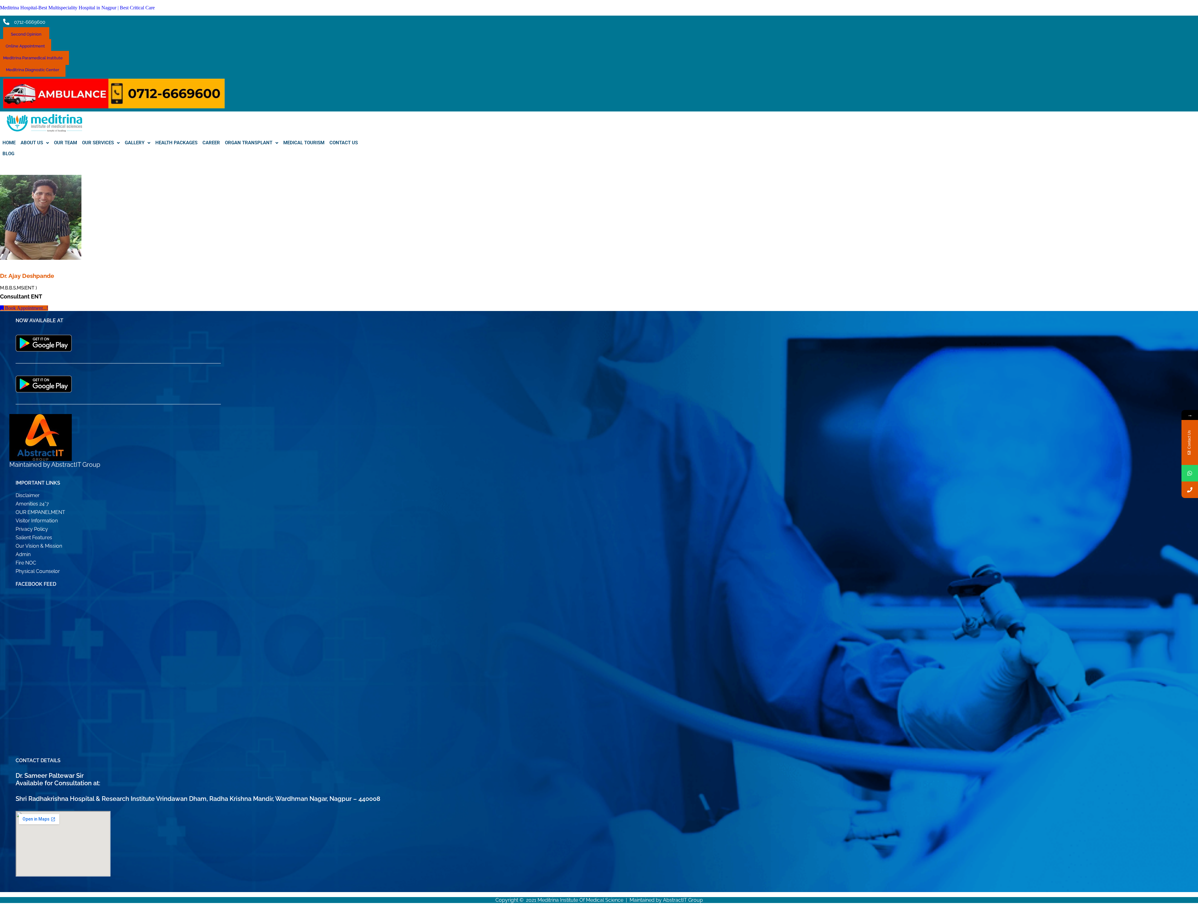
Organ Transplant (248, 143)
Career (211, 143)
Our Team (65, 143)
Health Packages (176, 143)
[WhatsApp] (1189, 473)
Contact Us (343, 143)
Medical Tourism (303, 143)
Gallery (134, 143)
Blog (8, 153)
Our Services (98, 143)
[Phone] (1189, 489)
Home (9, 143)
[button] (34, 142)
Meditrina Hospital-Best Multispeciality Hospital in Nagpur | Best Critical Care (77, 7)
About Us (32, 143)
